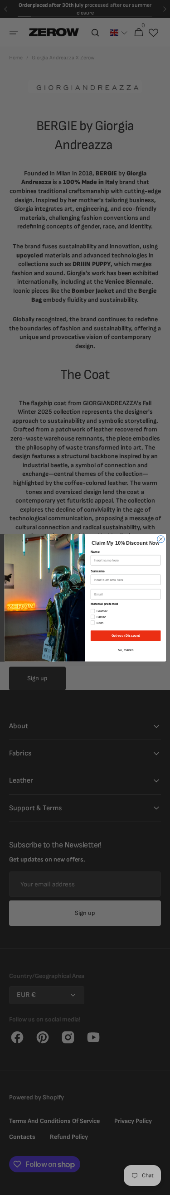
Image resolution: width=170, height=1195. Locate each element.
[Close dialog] (160, 538)
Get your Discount (125, 635)
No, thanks (125, 650)
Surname (97, 571)
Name (94, 551)
